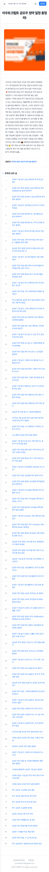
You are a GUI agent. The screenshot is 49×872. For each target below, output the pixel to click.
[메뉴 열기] (4, 4)
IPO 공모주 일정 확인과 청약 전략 (24, 796)
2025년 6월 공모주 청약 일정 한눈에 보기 (27, 732)
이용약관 (31, 860)
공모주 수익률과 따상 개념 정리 (23, 832)
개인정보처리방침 (19, 860)
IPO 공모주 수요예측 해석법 (22, 808)
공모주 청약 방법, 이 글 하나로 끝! (24, 838)
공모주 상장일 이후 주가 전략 (22, 814)
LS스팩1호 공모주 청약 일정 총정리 (24, 435)
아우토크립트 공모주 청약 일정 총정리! (24, 162)
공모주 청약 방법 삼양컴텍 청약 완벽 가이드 (27, 475)
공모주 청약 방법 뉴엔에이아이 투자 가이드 (27, 709)
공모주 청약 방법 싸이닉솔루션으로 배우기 (27, 668)
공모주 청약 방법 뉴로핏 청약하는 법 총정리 (27, 593)
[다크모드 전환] (35, 3)
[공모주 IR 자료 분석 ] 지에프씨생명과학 (26, 412)
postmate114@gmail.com (24, 863)
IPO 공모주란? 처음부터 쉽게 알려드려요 (27, 844)
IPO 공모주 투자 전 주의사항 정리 (24, 802)
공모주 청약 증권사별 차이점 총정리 (25, 826)
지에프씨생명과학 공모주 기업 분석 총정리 (27, 769)
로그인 (43, 4)
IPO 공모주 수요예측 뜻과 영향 (23, 790)
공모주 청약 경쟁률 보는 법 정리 (23, 820)
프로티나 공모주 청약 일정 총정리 (24, 746)
